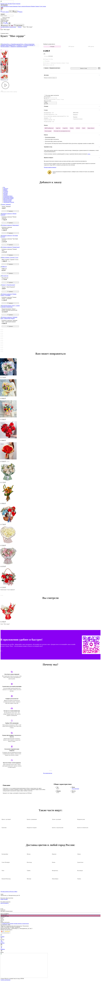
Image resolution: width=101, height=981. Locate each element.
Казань (53, 862)
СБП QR (78, 128)
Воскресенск (55, 870)
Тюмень (79, 878)
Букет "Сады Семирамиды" (7, 483)
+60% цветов (91, 46)
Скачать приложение (5, 979)
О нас (6, 3)
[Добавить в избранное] (99, 68)
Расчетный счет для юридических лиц (62, 131)
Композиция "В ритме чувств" (8, 432)
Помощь (33, 6)
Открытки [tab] (5, 188)
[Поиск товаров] (2, 23)
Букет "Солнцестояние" (6, 504)
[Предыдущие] (1, 331)
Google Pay (65, 128)
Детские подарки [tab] (7, 200)
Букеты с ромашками (32, 819)
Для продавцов (4, 5)
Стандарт (52, 46)
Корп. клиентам (22, 6)
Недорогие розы (81, 819)
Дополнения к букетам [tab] (8, 202)
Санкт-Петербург (6, 862)
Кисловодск (80, 870)
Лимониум (75, 114)
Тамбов (28, 870)
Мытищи (29, 878)
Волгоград (29, 862)
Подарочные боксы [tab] (7, 196)
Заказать (46, 68)
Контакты (28, 6)
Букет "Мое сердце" (5, 623)
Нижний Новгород (6, 878)
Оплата (14, 3)
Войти (15, 11)
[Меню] (9, 23)
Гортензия (4, 827)
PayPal (83, 128)
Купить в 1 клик (83, 68)
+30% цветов (71, 46)
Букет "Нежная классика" (7, 546)
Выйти (20, 11)
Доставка (10, 3)
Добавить (11, 211)
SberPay (71, 128)
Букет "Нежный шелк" (6, 369)
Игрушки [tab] (5, 193)
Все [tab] (4, 187)
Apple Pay (58, 128)
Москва (28, 854)
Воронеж (54, 854)
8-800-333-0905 (4, 899)
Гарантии (18, 3)
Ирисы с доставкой (6, 819)
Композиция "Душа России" (7, 525)
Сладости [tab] (5, 192)
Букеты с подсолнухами (57, 827)
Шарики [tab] (5, 189)
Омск (3, 870)
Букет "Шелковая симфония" (7, 567)
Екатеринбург (5, 854)
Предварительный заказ (55, 68)
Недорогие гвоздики (32, 827)
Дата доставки (47, 96)
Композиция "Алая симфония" (8, 588)
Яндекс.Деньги (91, 128)
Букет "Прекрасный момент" (7, 390)
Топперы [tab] (5, 194)
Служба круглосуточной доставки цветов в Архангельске (15, 923)
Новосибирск (55, 878)
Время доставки (47, 100)
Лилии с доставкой (56, 819)
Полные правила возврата (50, 167)
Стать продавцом (5, 6)
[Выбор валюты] (1, 9)
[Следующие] (2, 331)
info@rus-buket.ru (5, 903)
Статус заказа (43, 6)
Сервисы (37, 6)
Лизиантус (46, 118)
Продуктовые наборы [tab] (8, 198)
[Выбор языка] (2, 8)
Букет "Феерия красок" (6, 411)
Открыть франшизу (13, 6)
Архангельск (5, 25)
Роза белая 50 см (47, 112)
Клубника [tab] (5, 191)
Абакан (79, 854)
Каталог (2, 3)
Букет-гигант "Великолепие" (7, 453)
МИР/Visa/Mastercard (49, 128)
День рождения (75, 788)
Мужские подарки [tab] (7, 199)
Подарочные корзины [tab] (8, 197)
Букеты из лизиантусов (82, 827)
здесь (89, 154)
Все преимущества (47, 773)
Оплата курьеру (48, 131)
